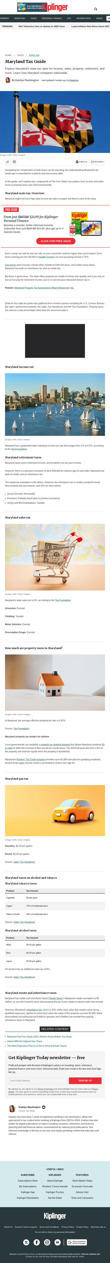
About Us (8, 1230)
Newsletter (99, 162)
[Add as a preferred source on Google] (75, 1245)
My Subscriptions (28, 1189)
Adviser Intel (83, 18)
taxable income (46, 257)
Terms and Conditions (49, 1230)
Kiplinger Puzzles (55, 1195)
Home (8, 55)
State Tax (34, 55)
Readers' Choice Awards (55, 1189)
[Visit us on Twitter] (26, 1245)
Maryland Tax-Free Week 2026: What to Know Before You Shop (39, 1036)
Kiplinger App (28, 1195)
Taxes (33, 18)
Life (69, 18)
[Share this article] (7, 161)
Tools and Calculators (82, 1201)
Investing (19, 18)
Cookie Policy (82, 1230)
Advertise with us (98, 1230)
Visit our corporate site (90, 1257)
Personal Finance (52, 18)
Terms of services (45, 1089)
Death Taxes (56, 998)
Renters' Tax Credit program (31, 759)
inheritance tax (34, 1010)
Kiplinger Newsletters (28, 1201)
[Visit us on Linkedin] (57, 1245)
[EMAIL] (44, 1107)
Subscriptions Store (28, 1183)
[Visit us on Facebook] (37, 1245)
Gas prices (10, 265)
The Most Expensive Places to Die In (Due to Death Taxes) (37, 1046)
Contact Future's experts (26, 1230)
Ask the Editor (55, 1201)
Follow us (83, 162)
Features (74, 80)
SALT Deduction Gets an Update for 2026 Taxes (41, 26)
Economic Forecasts (82, 1189)
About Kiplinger (55, 1183)
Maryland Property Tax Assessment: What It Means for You (44, 288)
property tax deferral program (55, 744)
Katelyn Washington (27, 80)
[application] (55, 341)
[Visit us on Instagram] (47, 1245)
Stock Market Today (82, 1183)
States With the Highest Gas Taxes (24, 1041)
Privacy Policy (67, 1230)
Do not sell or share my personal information (55, 1235)
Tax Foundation (19, 449)
